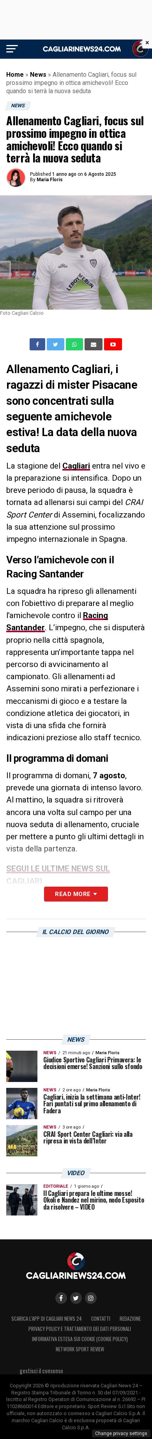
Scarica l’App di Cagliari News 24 (46, 1318)
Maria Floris (50, 179)
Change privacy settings (121, 1433)
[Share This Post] (75, 344)
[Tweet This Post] (56, 344)
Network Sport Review (80, 1349)
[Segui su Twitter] (76, 1298)
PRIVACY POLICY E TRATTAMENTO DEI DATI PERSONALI (79, 1329)
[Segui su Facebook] (61, 1298)
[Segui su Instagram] (91, 1298)
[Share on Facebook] (38, 344)
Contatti (100, 1318)
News (38, 74)
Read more (72, 894)
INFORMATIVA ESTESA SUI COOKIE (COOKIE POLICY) (80, 1339)
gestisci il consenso (41, 1371)
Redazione (130, 1318)
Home (15, 74)
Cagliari (76, 466)
